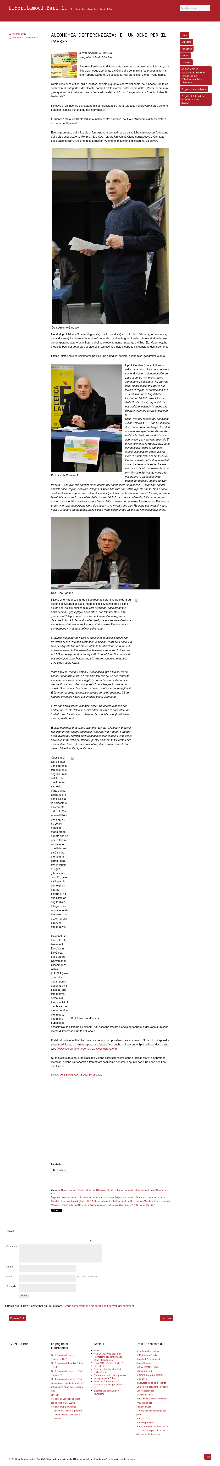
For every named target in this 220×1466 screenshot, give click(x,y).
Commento (12, 1246)
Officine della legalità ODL (73, 1204)
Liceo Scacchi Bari (145, 1390)
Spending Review (144, 1422)
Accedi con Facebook (106, 1235)
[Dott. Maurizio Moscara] (101, 886)
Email (9, 1276)
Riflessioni (101, 1189)
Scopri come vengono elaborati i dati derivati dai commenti (99, 1305)
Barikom (131, 1458)
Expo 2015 (141, 1378)
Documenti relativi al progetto (68, 1410)
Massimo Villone (152, 1201)
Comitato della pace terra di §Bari (67, 1201)
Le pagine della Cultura (105, 1378)
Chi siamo (186, 41)
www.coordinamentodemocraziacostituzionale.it (87, 1048)
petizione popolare (97, 1204)
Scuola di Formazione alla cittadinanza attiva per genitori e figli (109, 1384)
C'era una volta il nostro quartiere (110, 1375)
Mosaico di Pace (144, 1394)
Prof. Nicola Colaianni (117, 1204)
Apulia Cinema (143, 1363)
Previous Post (17, 1318)
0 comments (32, 37)
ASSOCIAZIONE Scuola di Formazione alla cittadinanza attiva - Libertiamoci (108, 1356)
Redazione (187, 48)
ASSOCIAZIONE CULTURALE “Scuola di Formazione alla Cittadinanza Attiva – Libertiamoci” (193, 76)
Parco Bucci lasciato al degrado (151, 1398)
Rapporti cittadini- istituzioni (81, 1189)
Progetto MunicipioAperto (63, 1406)
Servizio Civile (143, 1418)
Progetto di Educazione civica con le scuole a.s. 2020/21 (193, 99)
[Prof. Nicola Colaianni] (86, 418)
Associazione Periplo (111, 1197)
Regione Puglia (143, 1406)
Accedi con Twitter (75, 1235)
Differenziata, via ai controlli (149, 1374)
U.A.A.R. (134, 1204)
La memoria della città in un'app (152, 1386)
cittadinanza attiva (156, 1197)
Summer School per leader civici (152, 1426)
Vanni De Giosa (147, 1204)
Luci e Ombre (100, 1372)
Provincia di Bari (144, 1402)
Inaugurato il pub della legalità (151, 1382)
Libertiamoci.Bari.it (38, 8)
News (64, 1189)
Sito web (11, 1286)
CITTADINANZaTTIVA (147, 1366)
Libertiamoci (18, 37)
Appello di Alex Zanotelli (148, 1359)
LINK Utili (186, 62)
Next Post (166, 1318)
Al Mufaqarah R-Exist (146, 1355)
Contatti (185, 55)
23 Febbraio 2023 (17, 33)
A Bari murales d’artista (148, 1351)
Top (208, 1456)
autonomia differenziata (134, 1197)
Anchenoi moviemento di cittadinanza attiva (78, 1197)
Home (184, 34)
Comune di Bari (144, 1370)
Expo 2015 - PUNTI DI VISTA (108, 1363)
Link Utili (55, 1394)
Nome (9, 1266)
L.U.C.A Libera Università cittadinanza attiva (107, 1201)
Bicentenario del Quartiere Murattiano (106, 1392)
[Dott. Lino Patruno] (105, 553)
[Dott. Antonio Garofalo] (110, 236)
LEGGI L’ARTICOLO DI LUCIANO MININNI (77, 1075)
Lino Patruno (136, 1201)
